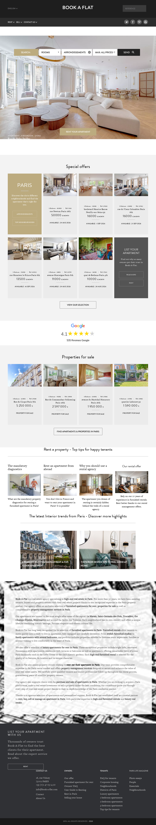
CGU (91, 821)
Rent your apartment (78, 131)
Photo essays (135, 778)
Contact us (29, 22)
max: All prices (104, 52)
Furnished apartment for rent (78, 782)
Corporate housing (109, 782)
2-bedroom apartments (111, 801)
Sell (18, 22)
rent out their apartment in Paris (83, 664)
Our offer (69, 778)
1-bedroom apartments (111, 797)
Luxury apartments (109, 793)
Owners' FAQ (71, 786)
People (132, 782)
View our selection (78, 304)
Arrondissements (75, 52)
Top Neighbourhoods (24, 222)
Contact (40, 794)
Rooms (45, 52)
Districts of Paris (108, 789)
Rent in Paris (70, 793)
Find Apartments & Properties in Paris (78, 431)
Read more (131, 275)
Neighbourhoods (108, 786)
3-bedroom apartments (111, 805)
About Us (40, 798)
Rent (10, 22)
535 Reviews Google (78, 340)
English (12, 8)
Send (127, 52)
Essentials (134, 786)
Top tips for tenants (109, 809)
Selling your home (73, 797)
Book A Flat (78, 10)
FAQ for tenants (108, 778)
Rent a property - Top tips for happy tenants (78, 449)
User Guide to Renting (75, 789)
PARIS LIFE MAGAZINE (138, 771)
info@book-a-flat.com (46, 789)
